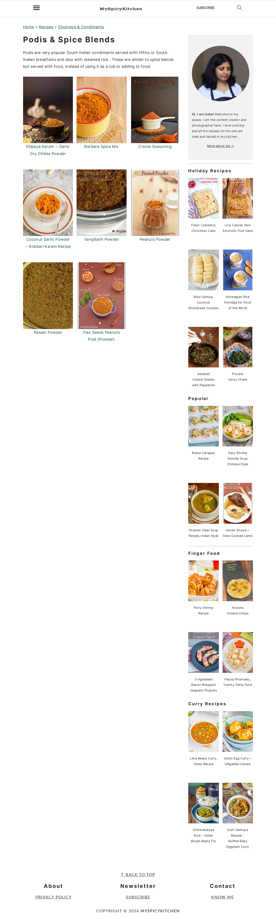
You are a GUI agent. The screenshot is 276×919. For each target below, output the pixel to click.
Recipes (46, 27)
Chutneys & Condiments (81, 27)
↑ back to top (138, 875)
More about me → (220, 146)
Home (28, 27)
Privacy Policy (54, 897)
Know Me (222, 897)
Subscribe (138, 897)
